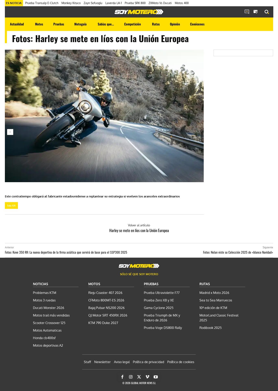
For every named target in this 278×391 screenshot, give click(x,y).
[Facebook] (122, 377)
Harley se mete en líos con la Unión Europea (139, 230)
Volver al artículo (139, 225)
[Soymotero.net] (139, 11)
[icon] (246, 12)
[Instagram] (131, 377)
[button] (266, 12)
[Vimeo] (147, 377)
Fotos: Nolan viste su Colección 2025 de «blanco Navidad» (238, 252)
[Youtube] (156, 377)
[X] (139, 377)
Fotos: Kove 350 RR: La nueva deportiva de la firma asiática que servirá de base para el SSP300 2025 (66, 252)
